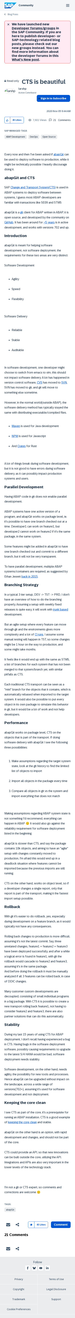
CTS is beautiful (44, 82)
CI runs (39, 634)
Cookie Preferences (19, 1309)
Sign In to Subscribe (53, 98)
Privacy (19, 1279)
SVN (64, 382)
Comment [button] (61, 1224)
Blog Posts (13, 14)
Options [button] (39, 105)
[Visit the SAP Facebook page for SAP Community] (27, 1268)
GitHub (8, 222)
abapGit (59, 154)
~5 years (49, 222)
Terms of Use (56, 1279)
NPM (15, 436)
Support (56, 1299)
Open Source (49, 137)
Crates (21, 446)
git (21, 212)
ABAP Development (15, 137)
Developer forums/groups (33, 28)
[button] (7, 120)
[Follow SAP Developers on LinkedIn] (47, 1268)
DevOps (34, 137)
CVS (39, 382)
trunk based (60, 609)
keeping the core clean (22, 1122)
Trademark (18, 1299)
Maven (16, 426)
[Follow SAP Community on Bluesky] (34, 1268)
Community (26, 5)
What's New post (25, 59)
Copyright (18, 1289)
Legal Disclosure (56, 1289)
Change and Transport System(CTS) (33, 187)
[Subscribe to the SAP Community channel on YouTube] (40, 1268)
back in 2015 (29, 576)
